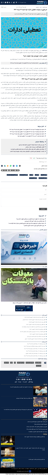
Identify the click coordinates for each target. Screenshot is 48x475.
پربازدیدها (45, 434)
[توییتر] (3, 2)
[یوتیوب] (1, 2)
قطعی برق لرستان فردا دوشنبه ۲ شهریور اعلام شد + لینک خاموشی (34, 319)
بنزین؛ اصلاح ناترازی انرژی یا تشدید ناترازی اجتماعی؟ (34, 225)
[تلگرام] (5, 2)
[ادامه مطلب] (1, 315)
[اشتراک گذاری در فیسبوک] (14, 166)
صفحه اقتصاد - (44, 50)
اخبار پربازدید (44, 342)
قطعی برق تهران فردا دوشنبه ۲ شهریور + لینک (38, 334)
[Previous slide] (45, 247)
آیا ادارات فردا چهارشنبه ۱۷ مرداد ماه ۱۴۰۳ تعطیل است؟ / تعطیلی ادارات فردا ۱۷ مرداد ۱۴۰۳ (27, 134)
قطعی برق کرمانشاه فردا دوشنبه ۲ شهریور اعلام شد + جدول (35, 339)
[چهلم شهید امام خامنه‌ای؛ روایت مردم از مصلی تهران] (24, 285)
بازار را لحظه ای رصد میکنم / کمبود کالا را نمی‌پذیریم (34, 221)
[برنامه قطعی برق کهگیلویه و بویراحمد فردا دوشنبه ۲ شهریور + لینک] (8, 440)
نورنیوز (11, 362)
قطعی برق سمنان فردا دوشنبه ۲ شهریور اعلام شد (37, 322)
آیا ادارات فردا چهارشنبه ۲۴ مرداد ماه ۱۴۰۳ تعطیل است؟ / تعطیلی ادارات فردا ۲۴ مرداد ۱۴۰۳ (26, 129)
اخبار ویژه (45, 384)
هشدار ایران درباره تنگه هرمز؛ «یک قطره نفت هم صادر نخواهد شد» (34, 327)
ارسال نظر (43, 209)
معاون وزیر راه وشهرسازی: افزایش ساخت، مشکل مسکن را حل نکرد (37, 426)
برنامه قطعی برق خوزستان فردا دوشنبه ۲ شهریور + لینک (36, 324)
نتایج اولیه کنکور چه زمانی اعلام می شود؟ (40, 424)
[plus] (34, 158)
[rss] (9, 2)
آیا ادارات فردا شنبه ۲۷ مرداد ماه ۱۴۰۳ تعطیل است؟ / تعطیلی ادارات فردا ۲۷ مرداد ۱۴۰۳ (24, 63)
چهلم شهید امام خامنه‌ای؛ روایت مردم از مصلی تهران (37, 303)
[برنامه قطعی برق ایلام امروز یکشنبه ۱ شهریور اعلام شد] (8, 463)
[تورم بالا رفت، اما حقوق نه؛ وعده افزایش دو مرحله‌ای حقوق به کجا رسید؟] (40, 390)
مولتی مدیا (45, 267)
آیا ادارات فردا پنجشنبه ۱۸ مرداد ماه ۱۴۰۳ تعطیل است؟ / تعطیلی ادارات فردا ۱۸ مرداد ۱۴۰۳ (27, 131)
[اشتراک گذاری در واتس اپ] (10, 166)
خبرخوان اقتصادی (43, 230)
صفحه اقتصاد (31, 468)
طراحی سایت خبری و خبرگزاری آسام (22, 471)
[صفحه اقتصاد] (42, 2)
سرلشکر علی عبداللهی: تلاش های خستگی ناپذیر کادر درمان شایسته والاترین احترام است (27, 149)
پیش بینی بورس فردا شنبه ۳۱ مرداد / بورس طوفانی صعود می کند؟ (37, 429)
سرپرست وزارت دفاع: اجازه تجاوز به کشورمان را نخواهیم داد (38, 431)
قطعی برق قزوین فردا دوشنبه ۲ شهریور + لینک (37, 329)
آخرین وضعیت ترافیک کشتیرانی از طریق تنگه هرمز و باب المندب (37, 421)
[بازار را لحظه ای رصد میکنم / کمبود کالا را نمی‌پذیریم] (40, 402)
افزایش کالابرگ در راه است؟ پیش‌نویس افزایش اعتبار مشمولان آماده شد (33, 331)
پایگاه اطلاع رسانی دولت (30, 362)
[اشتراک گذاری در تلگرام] (17, 166)
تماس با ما (25, 382)
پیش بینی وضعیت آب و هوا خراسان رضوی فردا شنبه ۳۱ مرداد (35, 348)
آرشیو (16, 382)
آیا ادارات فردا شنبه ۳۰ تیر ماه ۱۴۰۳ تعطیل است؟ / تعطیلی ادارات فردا (31, 136)
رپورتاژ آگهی (30, 382)
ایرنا (14, 362)
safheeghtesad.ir (24, 377)
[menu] (16, 2)
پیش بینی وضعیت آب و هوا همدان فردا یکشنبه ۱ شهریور (36, 353)
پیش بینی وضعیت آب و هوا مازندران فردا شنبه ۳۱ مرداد (36, 351)
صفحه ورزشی (6, 362)
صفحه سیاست (38, 365)
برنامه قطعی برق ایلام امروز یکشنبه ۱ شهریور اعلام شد (37, 459)
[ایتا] (8, 166)
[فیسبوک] (15, 170)
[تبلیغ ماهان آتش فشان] (24, 311)
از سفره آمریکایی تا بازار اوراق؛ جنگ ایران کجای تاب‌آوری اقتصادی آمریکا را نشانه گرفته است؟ (26, 223)
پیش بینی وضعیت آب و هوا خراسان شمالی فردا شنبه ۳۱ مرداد (35, 356)
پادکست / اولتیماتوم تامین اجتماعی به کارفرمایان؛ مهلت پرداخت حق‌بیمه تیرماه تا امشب (27, 151)
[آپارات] (29, 379)
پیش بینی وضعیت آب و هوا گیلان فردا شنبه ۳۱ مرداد (36, 344)
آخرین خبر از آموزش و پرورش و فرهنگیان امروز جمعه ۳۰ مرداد (35, 346)
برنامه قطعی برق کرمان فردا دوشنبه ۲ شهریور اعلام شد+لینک (35, 317)
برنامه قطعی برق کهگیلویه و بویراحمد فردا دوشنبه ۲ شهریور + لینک (34, 436)
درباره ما (20, 382)
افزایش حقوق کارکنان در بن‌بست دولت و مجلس (35, 147)
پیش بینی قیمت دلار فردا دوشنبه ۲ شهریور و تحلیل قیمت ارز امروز (31, 145)
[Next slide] (2, 247)
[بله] (5, 166)
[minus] (31, 158)
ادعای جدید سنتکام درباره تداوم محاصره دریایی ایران (36, 336)
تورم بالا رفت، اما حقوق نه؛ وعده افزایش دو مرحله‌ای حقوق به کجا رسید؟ (30, 219)
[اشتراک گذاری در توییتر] (20, 166)
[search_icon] (12, 2)
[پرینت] (2, 166)
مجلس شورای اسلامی (20, 362)
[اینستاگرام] (7, 2)
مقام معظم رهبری (38, 362)
